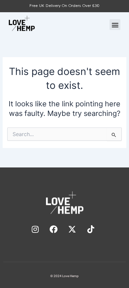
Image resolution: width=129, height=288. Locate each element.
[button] (114, 24)
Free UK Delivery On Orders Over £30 (64, 6)
